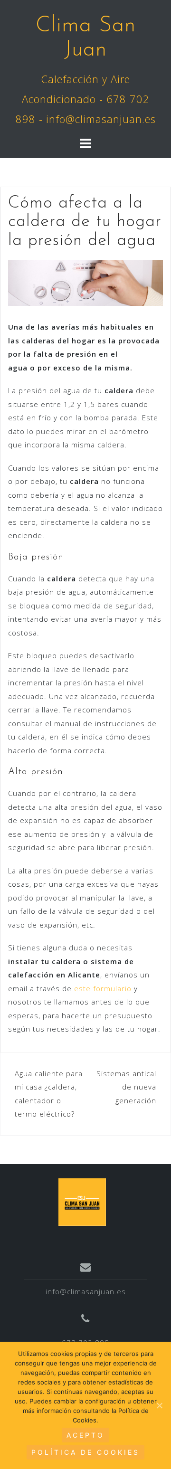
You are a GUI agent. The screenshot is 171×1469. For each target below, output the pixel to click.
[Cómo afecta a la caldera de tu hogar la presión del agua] (85, 282)
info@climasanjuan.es (86, 1291)
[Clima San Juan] (82, 1201)
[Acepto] (159, 1405)
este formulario (103, 988)
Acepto (85, 1435)
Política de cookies (85, 1452)
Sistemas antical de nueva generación (126, 1087)
